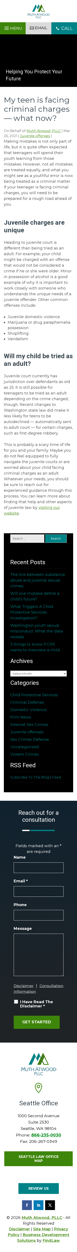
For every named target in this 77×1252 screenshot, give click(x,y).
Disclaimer (24, 986)
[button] (12, 27)
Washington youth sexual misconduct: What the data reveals (36, 631)
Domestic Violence (28, 709)
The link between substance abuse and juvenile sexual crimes (37, 580)
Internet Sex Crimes (29, 724)
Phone (20, 904)
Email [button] (41, 28)
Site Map (42, 1229)
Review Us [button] (38, 1189)
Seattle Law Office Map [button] (39, 1159)
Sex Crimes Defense (29, 739)
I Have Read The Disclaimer (36, 1004)
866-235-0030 (46, 1135)
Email (21, 881)
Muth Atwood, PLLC (44, 131)
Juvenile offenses (35, 136)
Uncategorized (24, 747)
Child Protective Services (34, 695)
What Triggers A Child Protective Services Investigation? (31, 612)
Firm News (20, 717)
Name (20, 857)
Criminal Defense (27, 702)
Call (64, 28)
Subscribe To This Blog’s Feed (35, 777)
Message (23, 928)
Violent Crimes (24, 754)
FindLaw (51, 1240)
